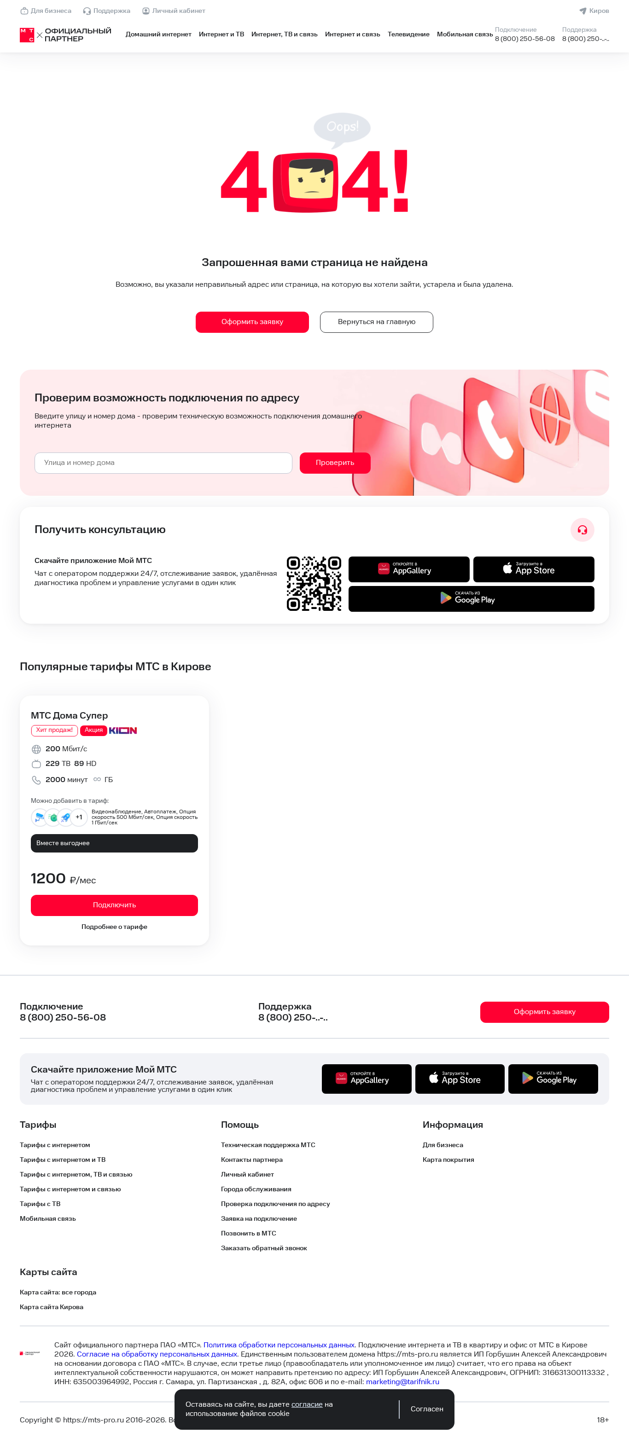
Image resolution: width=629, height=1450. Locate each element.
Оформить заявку (252, 322)
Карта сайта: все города (58, 1292)
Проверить (335, 462)
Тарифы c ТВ (40, 1204)
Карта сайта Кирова (51, 1307)
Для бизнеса (51, 11)
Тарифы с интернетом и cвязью (70, 1189)
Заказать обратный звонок (264, 1248)
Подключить (114, 905)
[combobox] (163, 463)
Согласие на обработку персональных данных (157, 1354)
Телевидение (409, 34)
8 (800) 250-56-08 (525, 39)
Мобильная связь (465, 34)
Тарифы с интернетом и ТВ (62, 1160)
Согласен (427, 1409)
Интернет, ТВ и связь (284, 34)
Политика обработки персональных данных (279, 1345)
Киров (599, 11)
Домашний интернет (159, 34)
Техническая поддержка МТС (268, 1145)
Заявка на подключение (259, 1219)
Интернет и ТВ (221, 34)
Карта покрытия (448, 1160)
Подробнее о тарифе (114, 927)
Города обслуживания (256, 1189)
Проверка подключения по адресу (275, 1204)
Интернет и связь (352, 34)
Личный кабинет (178, 11)
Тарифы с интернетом (55, 1145)
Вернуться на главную (376, 322)
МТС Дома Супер (69, 715)
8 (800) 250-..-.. (585, 39)
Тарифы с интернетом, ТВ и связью (76, 1174)
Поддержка (111, 11)
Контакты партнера (252, 1160)
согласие (307, 1404)
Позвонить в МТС (248, 1233)
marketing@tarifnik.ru (402, 1382)
